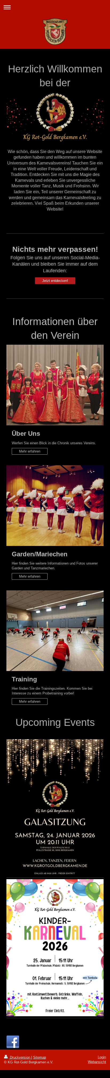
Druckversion (20, 1057)
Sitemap (39, 1057)
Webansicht (97, 1062)
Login (102, 1057)
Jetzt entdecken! (55, 281)
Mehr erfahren (29, 451)
